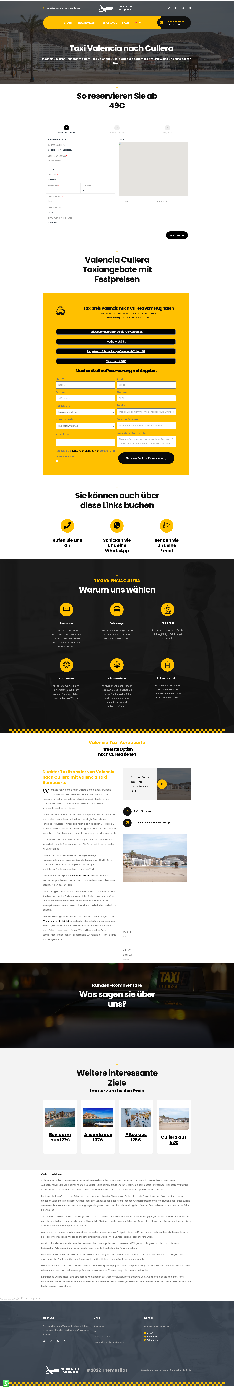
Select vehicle (177, 235)
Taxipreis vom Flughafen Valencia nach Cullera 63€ (116, 332)
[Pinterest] (190, 8)
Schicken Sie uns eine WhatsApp (152, 822)
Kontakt (149, 1317)
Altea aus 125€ (136, 1137)
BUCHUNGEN (86, 23)
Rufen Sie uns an (143, 811)
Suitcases (87, 186)
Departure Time (55, 207)
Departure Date (55, 196)
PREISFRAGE (109, 23)
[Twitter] (169, 8)
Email (120, 379)
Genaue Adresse (127, 419)
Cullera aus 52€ (174, 1139)
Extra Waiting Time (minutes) (60, 218)
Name (60, 379)
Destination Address (57, 156)
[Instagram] (183, 8)
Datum (60, 392)
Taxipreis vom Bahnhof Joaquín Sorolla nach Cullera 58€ (116, 351)
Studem (122, 392)
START (68, 23)
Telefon (121, 405)
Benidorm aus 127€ (60, 1137)
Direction (53, 175)
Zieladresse (63, 434)
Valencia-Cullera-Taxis (82, 875)
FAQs (125, 23)
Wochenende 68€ (116, 341)
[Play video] (162, 784)
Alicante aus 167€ (98, 1137)
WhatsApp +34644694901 (56, 921)
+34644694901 (177, 21)
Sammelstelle (64, 419)
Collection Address (57, 145)
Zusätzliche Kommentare (133, 433)
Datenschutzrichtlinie (85, 451)
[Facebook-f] (176, 8)
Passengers (53, 186)
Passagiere (63, 406)
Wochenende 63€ (116, 361)
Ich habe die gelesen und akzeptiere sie (85, 453)
